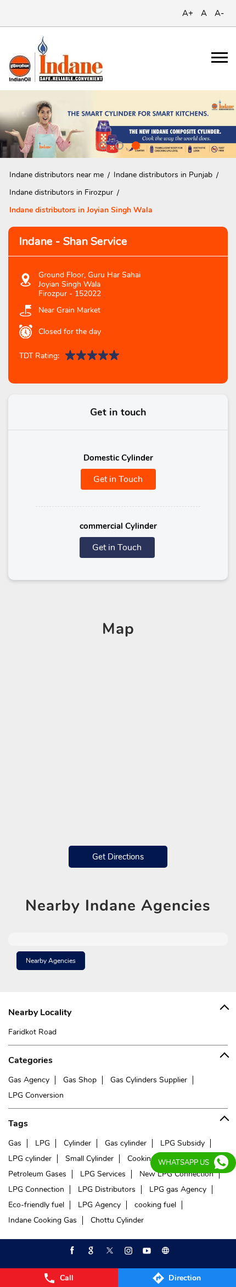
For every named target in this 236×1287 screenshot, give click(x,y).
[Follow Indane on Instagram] (127, 1250)
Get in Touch (118, 479)
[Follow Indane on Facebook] (71, 1250)
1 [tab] (101, 144)
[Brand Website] (164, 1250)
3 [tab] (134, 144)
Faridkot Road (32, 1032)
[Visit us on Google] (90, 1250)
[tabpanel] (118, 124)
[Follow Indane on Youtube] (146, 1250)
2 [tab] (118, 144)
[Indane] (55, 58)
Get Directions (118, 856)
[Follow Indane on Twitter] (108, 1250)
